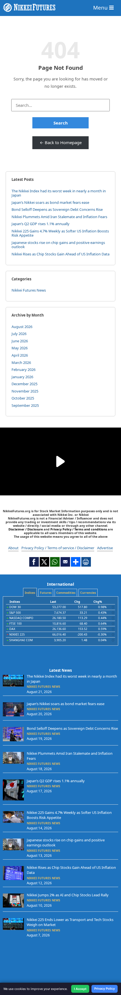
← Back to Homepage (61, 142)
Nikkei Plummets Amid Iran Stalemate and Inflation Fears (59, 216)
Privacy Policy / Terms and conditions (78, 529)
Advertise (105, 547)
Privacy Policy (104, 989)
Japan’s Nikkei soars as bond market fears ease (50, 202)
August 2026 (22, 326)
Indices (30, 593)
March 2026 (21, 362)
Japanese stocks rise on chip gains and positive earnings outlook (58, 245)
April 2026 (20, 355)
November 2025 (25, 391)
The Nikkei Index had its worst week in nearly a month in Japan (59, 193)
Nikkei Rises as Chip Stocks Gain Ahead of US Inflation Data (60, 254)
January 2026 (22, 376)
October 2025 (23, 398)
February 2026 (23, 369)
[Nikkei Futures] (60, 7)
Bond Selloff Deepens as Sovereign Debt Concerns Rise (57, 209)
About (13, 547)
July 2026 (19, 333)
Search (60, 123)
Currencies (88, 593)
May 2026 (20, 347)
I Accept (80, 989)
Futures (45, 593)
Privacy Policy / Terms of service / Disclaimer (57, 547)
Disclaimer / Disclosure (26, 529)
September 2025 (25, 405)
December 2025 (24, 383)
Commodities (65, 593)
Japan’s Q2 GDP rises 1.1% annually (41, 223)
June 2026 (20, 340)
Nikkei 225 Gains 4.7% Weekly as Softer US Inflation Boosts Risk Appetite (60, 233)
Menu (101, 7)
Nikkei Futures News (29, 290)
